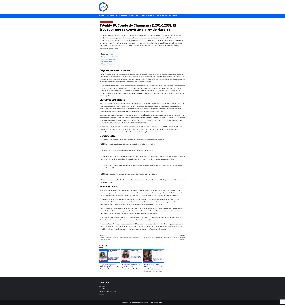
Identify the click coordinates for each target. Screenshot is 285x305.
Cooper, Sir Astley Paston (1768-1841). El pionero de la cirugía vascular (109, 267)
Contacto (101, 294)
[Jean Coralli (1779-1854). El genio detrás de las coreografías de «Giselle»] (131, 256)
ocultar (111, 54)
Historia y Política (133, 16)
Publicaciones (173, 16)
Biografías (101, 16)
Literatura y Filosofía (146, 16)
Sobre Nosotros (103, 286)
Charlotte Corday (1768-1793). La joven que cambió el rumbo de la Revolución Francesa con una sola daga (153, 268)
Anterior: (120, 237)
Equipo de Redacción (104, 288)
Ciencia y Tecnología (121, 16)
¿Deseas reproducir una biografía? (107, 291)
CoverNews (152, 302)
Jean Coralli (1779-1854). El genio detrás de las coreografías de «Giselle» (131, 267)
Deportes (165, 16)
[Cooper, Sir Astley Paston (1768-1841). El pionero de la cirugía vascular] (109, 256)
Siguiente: (164, 237)
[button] (186, 15)
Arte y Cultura (110, 16)
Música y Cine (157, 16)
